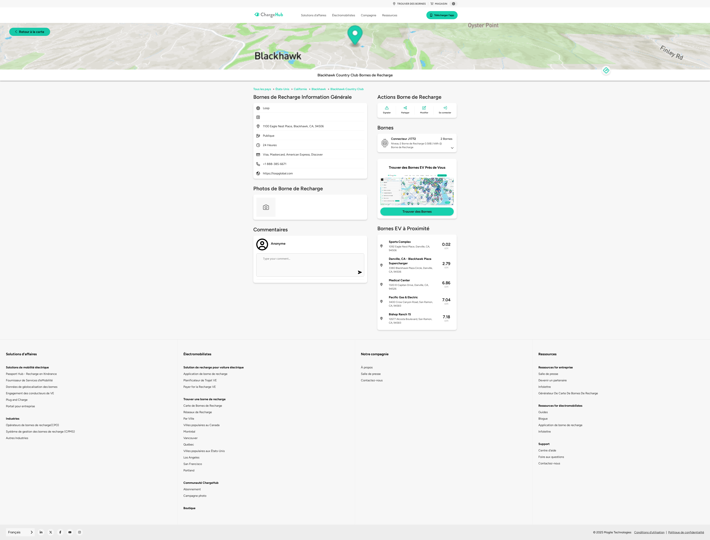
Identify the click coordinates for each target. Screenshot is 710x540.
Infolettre (544, 387)
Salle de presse (371, 374)
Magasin (441, 3)
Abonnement (192, 489)
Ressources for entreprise (555, 367)
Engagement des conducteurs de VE (30, 393)
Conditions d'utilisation (649, 532)
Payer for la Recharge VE (199, 387)
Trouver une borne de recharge (204, 399)
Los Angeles (191, 457)
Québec (188, 444)
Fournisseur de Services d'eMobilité (29, 380)
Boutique (189, 508)
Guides (543, 412)
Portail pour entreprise (20, 406)
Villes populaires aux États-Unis (204, 451)
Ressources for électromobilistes (560, 405)
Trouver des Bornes (417, 212)
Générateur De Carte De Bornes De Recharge (568, 393)
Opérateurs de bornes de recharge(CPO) (32, 425)
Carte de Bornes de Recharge (202, 405)
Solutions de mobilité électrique (27, 367)
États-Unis (282, 89)
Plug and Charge (17, 399)
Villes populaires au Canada (201, 425)
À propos (367, 367)
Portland (188, 470)
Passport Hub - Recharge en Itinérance (31, 374)
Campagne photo (194, 495)
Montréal (189, 431)
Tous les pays (262, 89)
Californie (300, 89)
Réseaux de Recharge (197, 412)
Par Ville (188, 418)
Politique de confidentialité (686, 532)
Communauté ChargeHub (201, 483)
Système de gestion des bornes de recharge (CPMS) (40, 431)
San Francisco (192, 464)
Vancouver (190, 438)
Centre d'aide (547, 450)
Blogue (543, 418)
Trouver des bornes (411, 3)
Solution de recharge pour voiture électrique (213, 367)
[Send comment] (360, 272)
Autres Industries (17, 438)
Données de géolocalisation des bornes (31, 387)
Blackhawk (319, 89)
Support (544, 444)
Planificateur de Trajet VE (200, 380)
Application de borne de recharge (205, 374)
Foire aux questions (551, 457)
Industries (12, 418)
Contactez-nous (372, 380)
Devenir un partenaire (552, 380)
